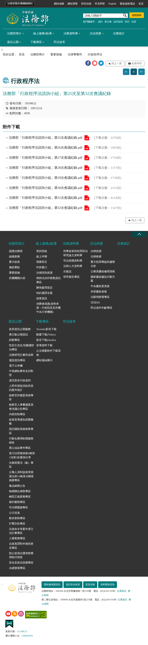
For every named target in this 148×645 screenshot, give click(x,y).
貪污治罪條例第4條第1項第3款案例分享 (22, 455)
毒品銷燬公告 (17, 485)
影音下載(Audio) (46, 340)
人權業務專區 (17, 538)
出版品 (67, 271)
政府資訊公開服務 (20, 329)
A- (126, 71)
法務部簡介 (14, 33)
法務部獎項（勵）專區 (21, 464)
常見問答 (100, 3)
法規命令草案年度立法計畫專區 (21, 531)
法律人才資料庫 (72, 266)
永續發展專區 (17, 568)
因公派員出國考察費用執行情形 (21, 555)
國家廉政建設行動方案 (103, 278)
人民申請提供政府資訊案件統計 (21, 387)
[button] (88, 63)
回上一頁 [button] (117, 63)
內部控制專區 (17, 414)
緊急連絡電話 (127, 3)
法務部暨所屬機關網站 (20, 3)
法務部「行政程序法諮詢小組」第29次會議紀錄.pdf (87, 178)
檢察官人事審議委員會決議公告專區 (21, 406)
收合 (139, 234)
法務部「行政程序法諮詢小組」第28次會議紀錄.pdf (87, 168)
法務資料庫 (71, 33)
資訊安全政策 (73, 584)
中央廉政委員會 (100, 286)
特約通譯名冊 (44, 293)
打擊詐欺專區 (17, 523)
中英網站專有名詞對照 (21, 373)
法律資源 (96, 251)
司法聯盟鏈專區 (18, 507)
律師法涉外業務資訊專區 (48, 280)
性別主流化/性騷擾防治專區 (21, 347)
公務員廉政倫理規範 (103, 271)
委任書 (108, 21)
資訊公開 (13, 42)
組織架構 (14, 256)
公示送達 (14, 512)
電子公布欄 (16, 365)
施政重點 (14, 267)
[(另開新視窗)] (8, 614)
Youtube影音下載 (46, 329)
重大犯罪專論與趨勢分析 (103, 263)
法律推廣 (96, 256)
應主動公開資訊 (18, 334)
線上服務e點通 (42, 33)
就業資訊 (41, 298)
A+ (141, 71)
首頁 (140, 3)
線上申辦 (41, 256)
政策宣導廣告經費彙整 (21, 421)
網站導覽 (73, 3)
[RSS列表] (15, 614)
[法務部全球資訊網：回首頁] (26, 18)
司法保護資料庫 (72, 260)
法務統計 (119, 33)
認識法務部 (16, 251)
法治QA (95, 302)
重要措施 (56, 54)
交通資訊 (121, 591)
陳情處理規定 (44, 287)
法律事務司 (75, 54)
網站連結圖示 (44, 360)
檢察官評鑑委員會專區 (21, 397)
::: (2, 2)
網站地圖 (59, 3)
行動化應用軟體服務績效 (21, 440)
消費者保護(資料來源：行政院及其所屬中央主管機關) (48, 307)
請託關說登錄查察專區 (21, 431)
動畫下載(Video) (46, 334)
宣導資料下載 (44, 345)
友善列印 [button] (137, 63)
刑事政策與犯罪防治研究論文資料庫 (75, 253)
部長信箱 (86, 3)
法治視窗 (95, 33)
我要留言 (41, 261)
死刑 (127, 21)
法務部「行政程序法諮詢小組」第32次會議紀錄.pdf (87, 208)
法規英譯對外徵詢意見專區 (21, 545)
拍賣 (133, 21)
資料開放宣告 (108, 584)
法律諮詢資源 (44, 272)
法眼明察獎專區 (100, 297)
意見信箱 (90, 584)
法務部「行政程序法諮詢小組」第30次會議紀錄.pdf (87, 188)
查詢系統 (41, 251)
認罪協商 (118, 21)
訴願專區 (14, 340)
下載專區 (36, 42)
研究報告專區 (71, 276)
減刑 (100, 21)
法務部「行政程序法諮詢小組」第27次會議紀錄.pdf (87, 158)
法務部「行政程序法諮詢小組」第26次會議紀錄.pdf (87, 148)
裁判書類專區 (17, 502)
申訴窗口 (41, 267)
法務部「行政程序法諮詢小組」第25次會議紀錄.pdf (87, 138)
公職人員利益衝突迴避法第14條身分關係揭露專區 (21, 476)
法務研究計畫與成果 (21, 354)
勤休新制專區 (17, 518)
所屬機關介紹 (17, 278)
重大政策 (14, 261)
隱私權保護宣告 (52, 584)
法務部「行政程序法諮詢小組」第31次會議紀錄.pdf (87, 198)
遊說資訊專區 (17, 360)
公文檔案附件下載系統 (48, 352)
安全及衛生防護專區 (21, 562)
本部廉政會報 (99, 291)
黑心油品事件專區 (20, 447)
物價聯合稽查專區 (20, 491)
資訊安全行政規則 (20, 380)
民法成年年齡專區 (101, 307)
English (112, 3)
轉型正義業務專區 (20, 496)
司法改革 (59, 42)
